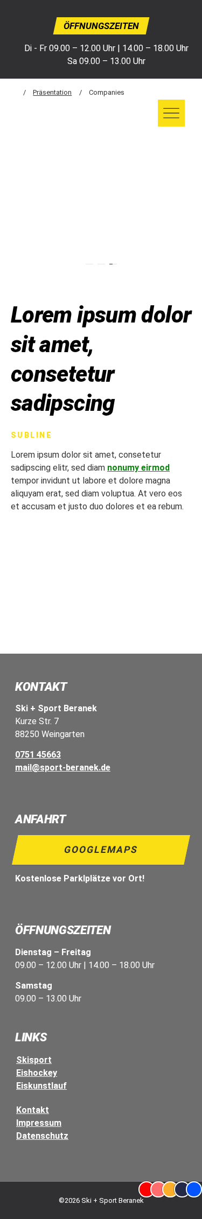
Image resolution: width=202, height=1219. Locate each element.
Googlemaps (101, 849)
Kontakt (32, 1110)
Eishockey (36, 1073)
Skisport (34, 1060)
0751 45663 (38, 754)
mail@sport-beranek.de (62, 767)
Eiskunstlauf (41, 1086)
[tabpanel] (101, 227)
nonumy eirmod (138, 468)
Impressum (38, 1123)
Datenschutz (42, 1136)
